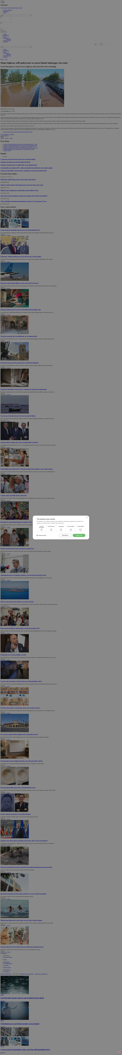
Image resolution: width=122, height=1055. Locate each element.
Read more (61, 523)
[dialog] (61, 527)
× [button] (86, 517)
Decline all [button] (65, 535)
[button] (41, 535)
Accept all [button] (79, 535)
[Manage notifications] (119, 1052)
